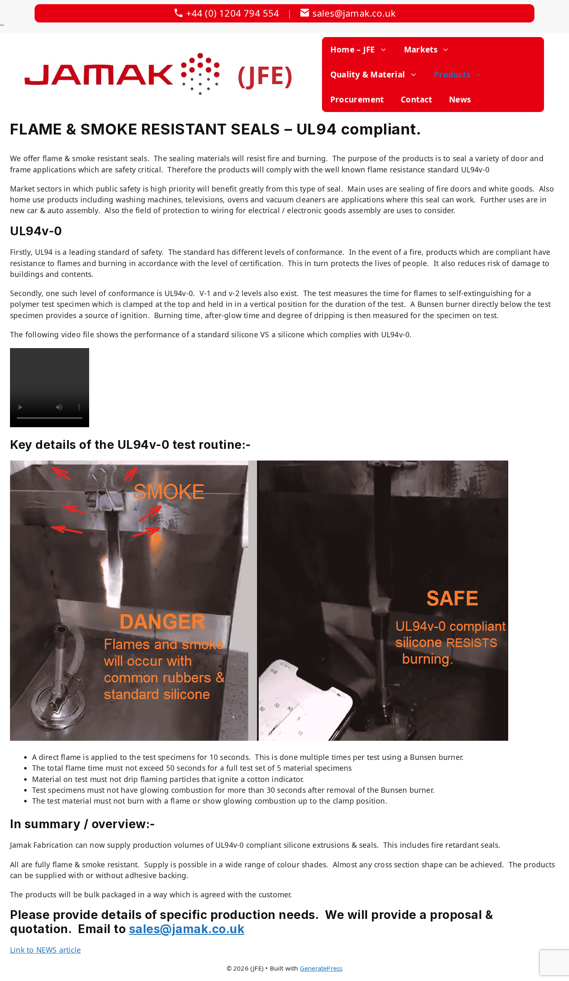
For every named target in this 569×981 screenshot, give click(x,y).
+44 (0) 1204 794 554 (233, 13)
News (460, 99)
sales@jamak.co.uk (354, 13)
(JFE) (265, 74)
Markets (421, 49)
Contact (416, 99)
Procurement (357, 99)
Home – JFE (352, 49)
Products (452, 74)
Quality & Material (367, 74)
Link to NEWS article (45, 950)
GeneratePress (321, 968)
